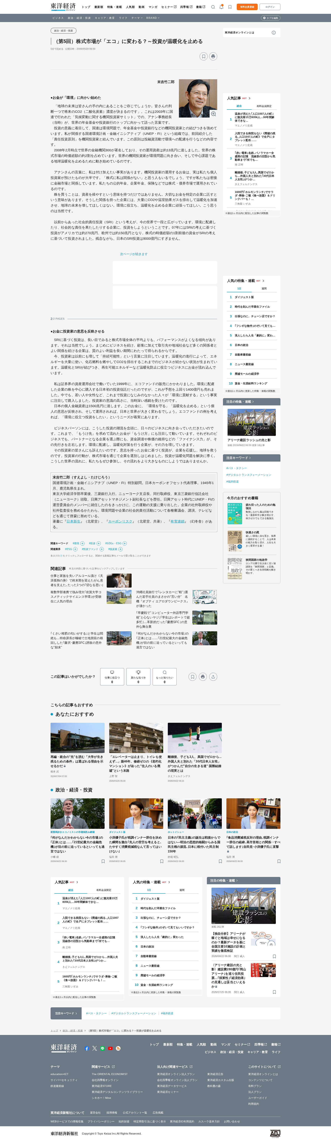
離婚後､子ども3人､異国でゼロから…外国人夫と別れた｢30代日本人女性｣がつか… (254, 176)
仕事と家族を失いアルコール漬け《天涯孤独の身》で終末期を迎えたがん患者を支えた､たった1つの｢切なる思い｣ (77, 580)
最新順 (98, 6)
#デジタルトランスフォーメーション (248, 474)
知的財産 (124, 1121)
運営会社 (95, 1112)
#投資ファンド (90, 549)
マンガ (153, 6)
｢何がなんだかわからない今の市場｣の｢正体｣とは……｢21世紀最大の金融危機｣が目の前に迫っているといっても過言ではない (162, 640)
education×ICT (60, 1074)
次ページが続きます (134, 254)
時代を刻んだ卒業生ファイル (252, 306)
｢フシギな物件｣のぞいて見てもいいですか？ (256, 325)
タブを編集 (272, 18)
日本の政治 (241, 345)
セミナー (167, 6)
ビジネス (58, 17)
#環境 (76, 543)
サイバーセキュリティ (64, 1080)
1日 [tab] (239, 288)
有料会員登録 (247, 7)
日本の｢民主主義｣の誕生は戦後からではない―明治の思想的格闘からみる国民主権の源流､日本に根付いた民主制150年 (194, 844)
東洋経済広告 (215, 1074)
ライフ (123, 17)
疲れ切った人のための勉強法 (260, 506)
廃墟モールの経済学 (247, 373)
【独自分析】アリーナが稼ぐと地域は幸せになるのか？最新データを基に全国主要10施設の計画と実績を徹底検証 (228, 942)
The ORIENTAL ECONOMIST (110, 1074)
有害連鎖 (177, 521)
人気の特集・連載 (241, 281)
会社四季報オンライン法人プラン (177, 1080)
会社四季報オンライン (105, 1080)
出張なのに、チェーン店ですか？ (255, 316)
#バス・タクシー (236, 468)
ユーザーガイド (257, 1097)
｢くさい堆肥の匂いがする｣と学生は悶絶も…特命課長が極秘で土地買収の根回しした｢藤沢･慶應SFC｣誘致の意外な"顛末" (77, 640)
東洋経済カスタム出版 (220, 1080)
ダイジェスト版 (244, 297)
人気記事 (234, 98)
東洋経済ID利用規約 (182, 1121)
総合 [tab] (239, 106)
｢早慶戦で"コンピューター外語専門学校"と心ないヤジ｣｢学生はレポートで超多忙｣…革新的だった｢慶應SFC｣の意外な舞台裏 (163, 619)
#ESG (68, 549)
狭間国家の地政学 (256, 559)
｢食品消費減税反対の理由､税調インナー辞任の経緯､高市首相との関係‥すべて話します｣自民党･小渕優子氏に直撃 (253, 842)
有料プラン (255, 1085)
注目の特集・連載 (238, 401)
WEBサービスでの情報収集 (67, 1121)
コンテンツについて (260, 1080)
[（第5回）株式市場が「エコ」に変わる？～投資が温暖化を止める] (198, 98)
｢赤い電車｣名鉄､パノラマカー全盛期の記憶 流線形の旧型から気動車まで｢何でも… (255, 156)
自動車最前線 (243, 354)
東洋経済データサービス (172, 1085)
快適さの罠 (252, 532)
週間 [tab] (264, 288)
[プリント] (213, 56)
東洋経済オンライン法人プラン (176, 1074)
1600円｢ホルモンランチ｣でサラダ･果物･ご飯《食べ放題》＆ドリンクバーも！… (255, 195)
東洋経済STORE (102, 1085)
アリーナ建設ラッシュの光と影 (249, 440)
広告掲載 (158, 1112)
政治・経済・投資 (79, 17)
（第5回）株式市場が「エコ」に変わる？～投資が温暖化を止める (128, 41)
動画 (142, 6)
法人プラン (255, 1091)
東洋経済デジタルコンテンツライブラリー (117, 1091)
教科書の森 (214, 1085)
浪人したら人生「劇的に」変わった (256, 335)
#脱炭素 (112, 549)
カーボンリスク (120, 521)
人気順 (130, 6)
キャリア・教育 (105, 17)
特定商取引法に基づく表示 (150, 1121)
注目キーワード (237, 457)
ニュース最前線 (244, 364)
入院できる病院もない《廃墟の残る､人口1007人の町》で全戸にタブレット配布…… (255, 137)
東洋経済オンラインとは (239, 32)
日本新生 (73, 521)
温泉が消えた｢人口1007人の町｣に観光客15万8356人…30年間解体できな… (254, 117)
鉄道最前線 (57, 1085)
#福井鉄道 (232, 481)
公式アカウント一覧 (135, 1112)
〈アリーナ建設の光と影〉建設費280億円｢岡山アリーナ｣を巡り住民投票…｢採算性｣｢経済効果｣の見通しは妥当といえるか (228, 975)
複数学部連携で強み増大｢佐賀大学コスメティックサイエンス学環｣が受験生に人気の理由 (76, 596)
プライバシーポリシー (101, 1121)
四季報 (184, 6)
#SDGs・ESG (113, 543)
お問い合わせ (232, 1121)
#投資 (92, 543)
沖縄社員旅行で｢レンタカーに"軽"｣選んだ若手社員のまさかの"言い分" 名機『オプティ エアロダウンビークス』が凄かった (162, 599)
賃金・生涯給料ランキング (251, 383)
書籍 (199, 6)
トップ (86, 6)
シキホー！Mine (101, 1097)
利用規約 (253, 1103)
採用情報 (112, 1112)
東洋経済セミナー (168, 1091)
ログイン (270, 7)
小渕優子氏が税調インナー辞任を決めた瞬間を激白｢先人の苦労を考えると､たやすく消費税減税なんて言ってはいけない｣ (135, 844)
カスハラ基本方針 (209, 1121)
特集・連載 (114, 6)
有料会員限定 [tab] (264, 106)
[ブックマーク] (204, 56)
